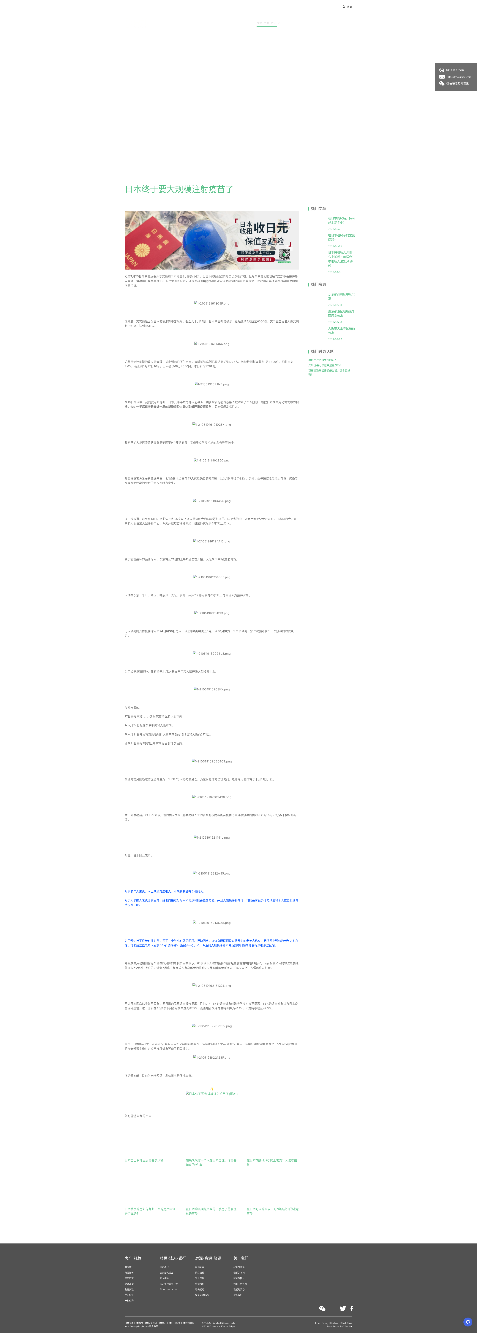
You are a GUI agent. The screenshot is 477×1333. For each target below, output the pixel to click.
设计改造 (129, 1284)
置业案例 (199, 1278)
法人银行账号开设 (169, 1284)
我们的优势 (239, 1267)
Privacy (325, 1323)
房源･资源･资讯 (266, 23)
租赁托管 (129, 1273)
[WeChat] (322, 1308)
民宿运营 (129, 1278)
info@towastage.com (459, 76)
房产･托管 (208, 23)
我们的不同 (239, 1273)
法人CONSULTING (169, 1289)
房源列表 (199, 1267)
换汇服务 (129, 1295)
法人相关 (164, 1278)
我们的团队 (239, 1278)
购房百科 (199, 1284)
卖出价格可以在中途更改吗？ (325, 365)
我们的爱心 (239, 1289)
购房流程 (199, 1273)
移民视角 (199, 1289)
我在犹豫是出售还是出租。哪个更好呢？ (329, 372)
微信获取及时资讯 (457, 83)
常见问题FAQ (202, 1295)
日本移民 (164, 1267)
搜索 (349, 7)
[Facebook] (351, 1309)
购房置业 (129, 1267)
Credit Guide (346, 1323)
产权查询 (129, 1300)
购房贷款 (129, 1289)
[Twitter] (343, 1309)
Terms (317, 1323)
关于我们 (293, 23)
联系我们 (237, 1295)
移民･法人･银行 (235, 23)
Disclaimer (334, 1323)
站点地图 (153, 1326)
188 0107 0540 (455, 70)
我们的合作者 (240, 1284)
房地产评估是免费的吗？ (322, 360)
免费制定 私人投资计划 (333, 23)
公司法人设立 (166, 1273)
